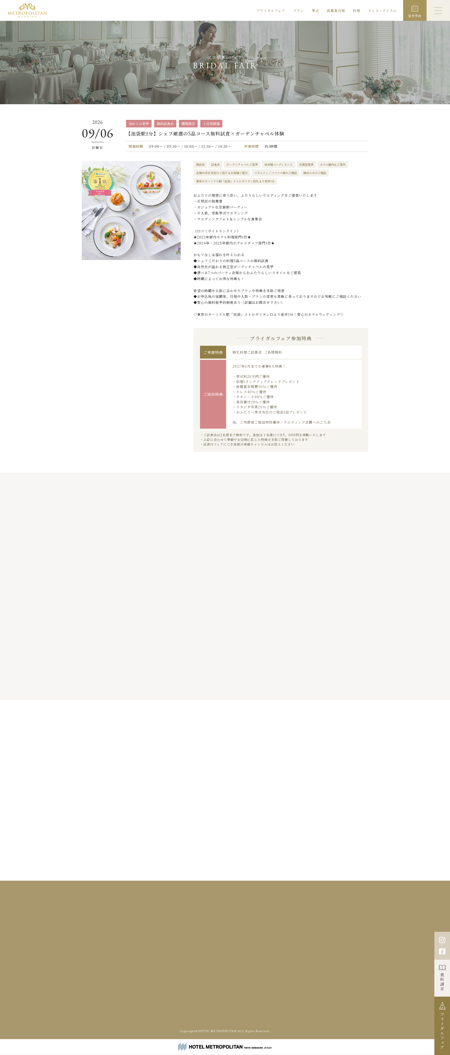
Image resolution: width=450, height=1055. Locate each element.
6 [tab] (227, 688)
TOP (205, 912)
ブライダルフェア (270, 10)
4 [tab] (216, 688)
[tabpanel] (129, 605)
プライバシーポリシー (339, 929)
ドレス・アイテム (382, 10)
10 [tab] (248, 688)
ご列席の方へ (325, 920)
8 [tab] (237, 688)
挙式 (315, 10)
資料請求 (442, 982)
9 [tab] (242, 688)
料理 (356, 10)
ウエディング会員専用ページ (274, 1004)
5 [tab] (221, 688)
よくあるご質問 (356, 920)
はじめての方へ (293, 920)
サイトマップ (375, 929)
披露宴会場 (336, 10)
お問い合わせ (301, 929)
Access (262, 952)
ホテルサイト (294, 1016)
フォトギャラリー (259, 920)
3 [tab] (211, 688)
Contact (332, 952)
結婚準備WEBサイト (319, 1004)
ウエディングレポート (219, 920)
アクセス (231, 929)
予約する (333, 763)
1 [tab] (201, 688)
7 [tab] (232, 688)
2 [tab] (206, 688)
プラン (298, 10)
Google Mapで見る (117, 954)
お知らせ (208, 929)
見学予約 (276, 929)
